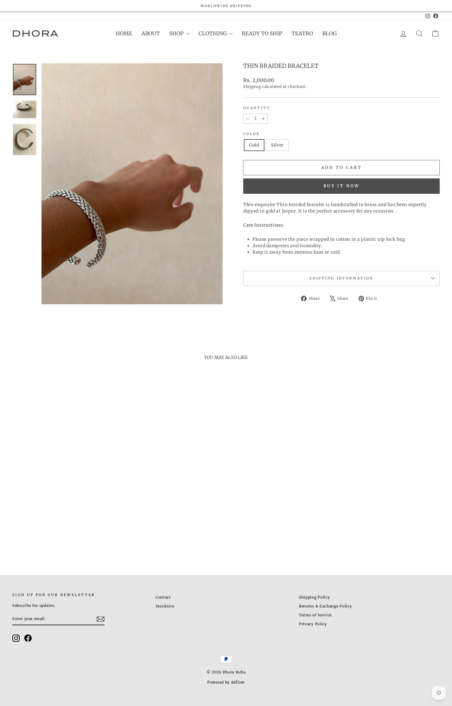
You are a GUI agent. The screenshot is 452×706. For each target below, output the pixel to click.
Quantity (256, 108)
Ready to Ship (262, 33)
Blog (329, 33)
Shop (177, 33)
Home (124, 33)
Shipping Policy (314, 597)
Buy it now (341, 186)
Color (251, 134)
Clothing (213, 33)
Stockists (165, 606)
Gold (254, 145)
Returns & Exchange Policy (325, 606)
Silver (277, 145)
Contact (163, 597)
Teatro (302, 33)
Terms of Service (315, 615)
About (150, 33)
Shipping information (341, 278)
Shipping (252, 86)
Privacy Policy (313, 624)
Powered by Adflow (226, 682)
